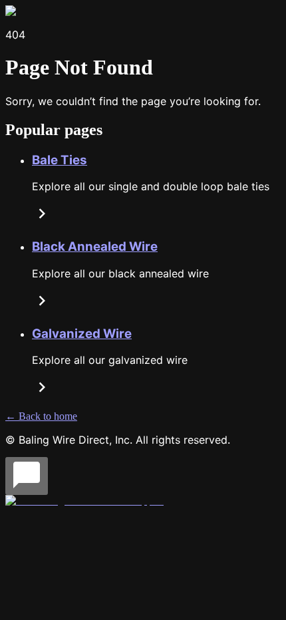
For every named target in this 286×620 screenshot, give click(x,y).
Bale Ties (59, 160)
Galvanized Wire (82, 333)
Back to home (41, 416)
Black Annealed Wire (95, 246)
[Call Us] (84, 500)
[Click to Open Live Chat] (26, 476)
